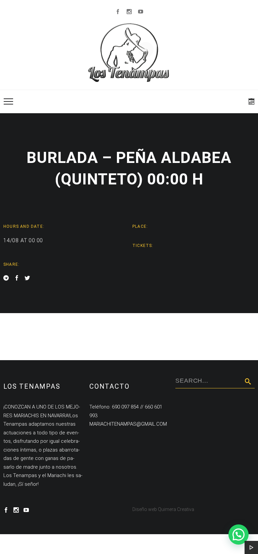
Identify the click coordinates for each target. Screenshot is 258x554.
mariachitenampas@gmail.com (128, 424)
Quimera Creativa (176, 509)
